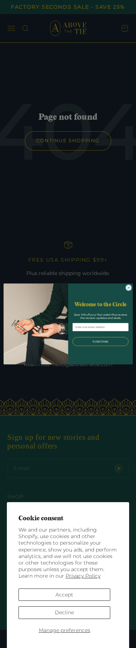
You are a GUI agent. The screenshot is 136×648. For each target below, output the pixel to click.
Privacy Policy (83, 576)
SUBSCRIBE (100, 341)
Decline (64, 612)
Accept (64, 594)
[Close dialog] (128, 288)
